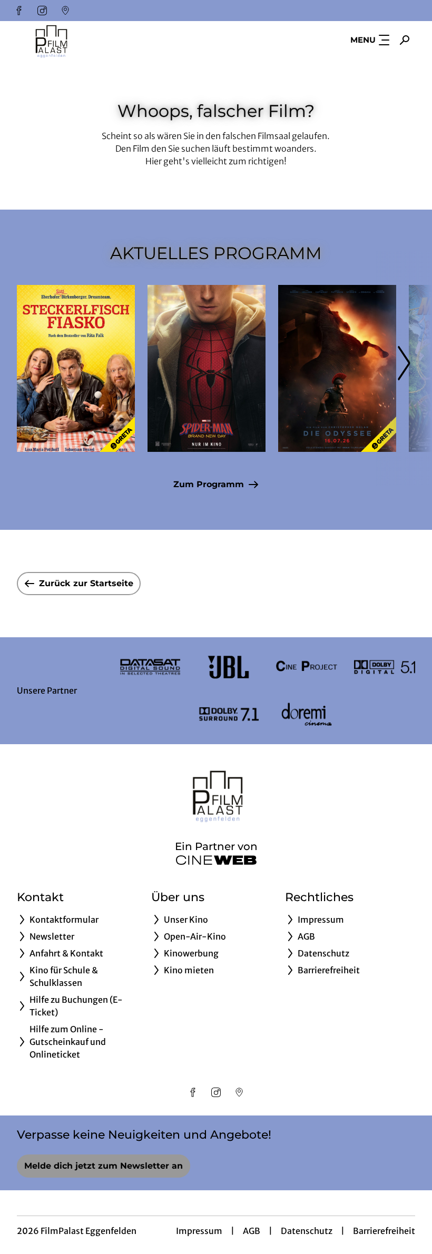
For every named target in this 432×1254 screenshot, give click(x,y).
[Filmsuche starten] (404, 40)
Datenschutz (306, 1231)
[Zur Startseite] (90, 40)
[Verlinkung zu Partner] (150, 667)
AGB (251, 1231)
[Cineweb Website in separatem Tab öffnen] (216, 860)
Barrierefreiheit (384, 1231)
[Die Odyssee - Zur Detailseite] (337, 368)
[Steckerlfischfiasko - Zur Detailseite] (76, 368)
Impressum (199, 1231)
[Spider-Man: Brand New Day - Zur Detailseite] (207, 368)
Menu (363, 40)
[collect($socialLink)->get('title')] (19, 10)
